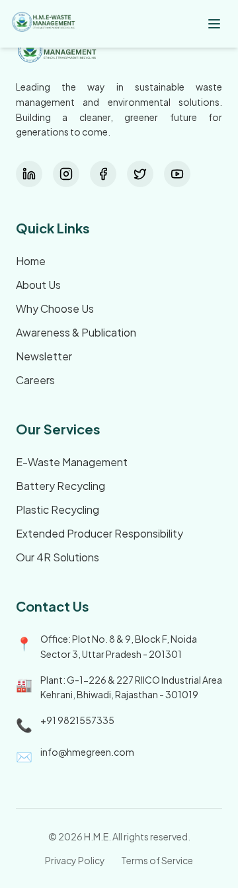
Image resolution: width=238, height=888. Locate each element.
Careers (35, 380)
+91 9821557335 (77, 720)
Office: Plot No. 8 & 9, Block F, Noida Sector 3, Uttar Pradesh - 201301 (118, 646)
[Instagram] (66, 174)
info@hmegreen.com (87, 752)
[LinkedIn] (29, 174)
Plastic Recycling (57, 509)
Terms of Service (157, 860)
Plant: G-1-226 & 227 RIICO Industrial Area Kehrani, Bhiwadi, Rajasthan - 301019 (131, 687)
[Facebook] (103, 174)
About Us (38, 285)
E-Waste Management (72, 462)
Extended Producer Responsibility (99, 533)
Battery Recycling (60, 486)
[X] (140, 174)
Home (31, 261)
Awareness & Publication (76, 332)
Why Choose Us (55, 308)
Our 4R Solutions (57, 557)
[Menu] (214, 24)
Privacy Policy (75, 860)
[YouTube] (177, 174)
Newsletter (44, 356)
